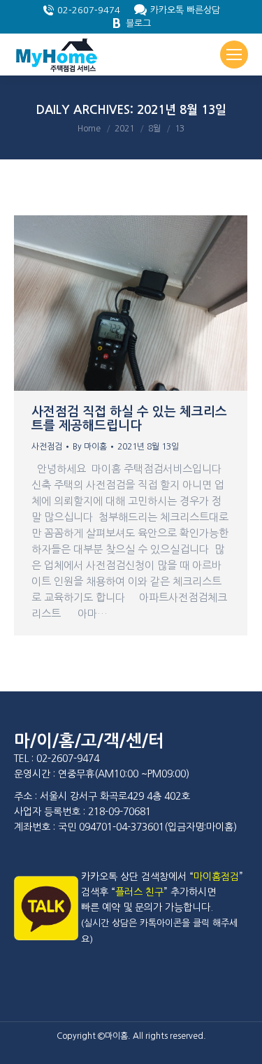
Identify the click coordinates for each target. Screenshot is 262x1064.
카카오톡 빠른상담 (185, 10)
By (90, 447)
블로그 (138, 23)
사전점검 (46, 447)
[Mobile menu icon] (234, 55)
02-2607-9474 (88, 10)
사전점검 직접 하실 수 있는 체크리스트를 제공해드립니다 (129, 418)
